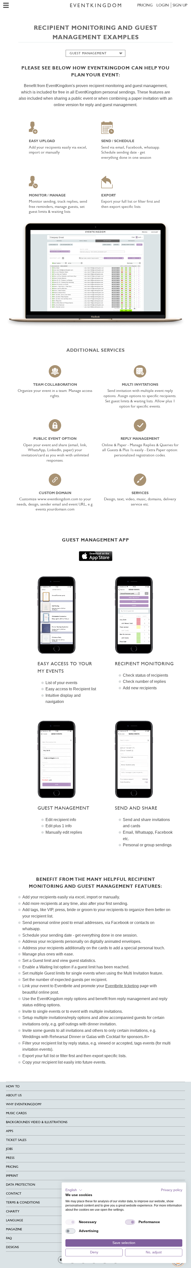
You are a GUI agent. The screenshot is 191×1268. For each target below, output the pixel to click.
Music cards (16, 1113)
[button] (73, 1190)
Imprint (12, 1175)
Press (10, 1158)
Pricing (145, 5)
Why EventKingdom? (23, 1104)
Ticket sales (16, 1140)
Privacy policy (171, 1190)
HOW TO (13, 1086)
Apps (9, 1131)
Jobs (9, 1149)
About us (14, 1095)
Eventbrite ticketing (122, 986)
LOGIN (162, 5)
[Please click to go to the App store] (95, 556)
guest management (88, 53)
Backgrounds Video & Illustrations (36, 1122)
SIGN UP (180, 5)
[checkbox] (70, 1222)
